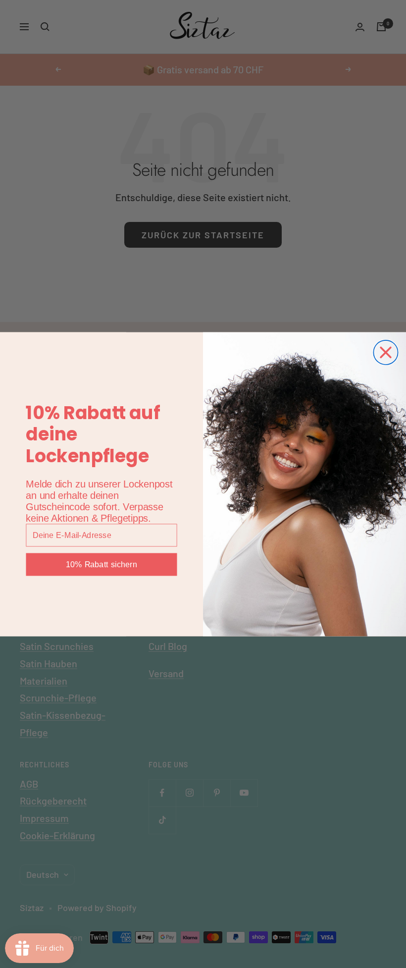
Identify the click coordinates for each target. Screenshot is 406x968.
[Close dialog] (385, 352)
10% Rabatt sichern (101, 564)
